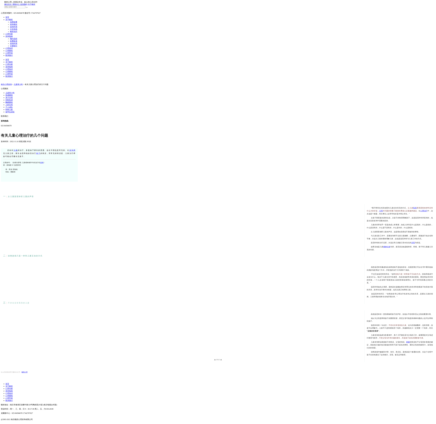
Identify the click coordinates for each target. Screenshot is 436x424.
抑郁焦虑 (9, 100)
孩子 (38, 153)
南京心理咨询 (6, 84)
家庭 (408, 342)
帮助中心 (16, 4)
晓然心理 (24, 372)
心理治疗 (423, 211)
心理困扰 (9, 51)
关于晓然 (31, 4)
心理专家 (9, 34)
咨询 (41, 162)
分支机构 (13, 29)
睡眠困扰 (9, 102)
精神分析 (386, 247)
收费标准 (13, 41)
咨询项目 (13, 24)
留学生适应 (10, 112)
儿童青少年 (18, 84)
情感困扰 (9, 95)
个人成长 (9, 107)
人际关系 (9, 105)
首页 (7, 17)
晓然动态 (13, 32)
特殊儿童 (9, 109)
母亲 (415, 208)
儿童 (16, 150)
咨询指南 (9, 36)
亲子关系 (9, 98)
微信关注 (8, 4)
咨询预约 (23, 4)
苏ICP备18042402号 (8, 422)
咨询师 (72, 150)
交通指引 (13, 46)
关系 (413, 242)
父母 (381, 211)
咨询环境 (13, 27)
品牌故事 (13, 22)
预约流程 (13, 39)
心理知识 (9, 48)
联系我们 (9, 55)
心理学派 (9, 53)
